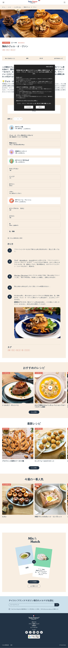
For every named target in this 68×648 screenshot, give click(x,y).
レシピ (9, 7)
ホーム (3, 7)
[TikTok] (41, 632)
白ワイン (12, 184)
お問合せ (34, 625)
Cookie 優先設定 (5, 645)
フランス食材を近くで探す (16, 238)
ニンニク (12, 176)
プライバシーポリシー (48, 609)
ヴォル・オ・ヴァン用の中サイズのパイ (21, 135)
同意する (40, 107)
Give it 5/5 (24, 42)
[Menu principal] (3, 2)
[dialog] (34, 88)
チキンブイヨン (14, 168)
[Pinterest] (34, 632)
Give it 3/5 (21, 42)
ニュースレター (34, 627)
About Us (34, 622)
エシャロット (23, 260)
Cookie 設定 (28, 107)
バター (11, 191)
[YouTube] (37, 632)
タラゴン (12, 216)
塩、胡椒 (12, 231)
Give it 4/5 (22, 42)
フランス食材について (34, 623)
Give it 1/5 (18, 42)
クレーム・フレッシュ (20, 275)
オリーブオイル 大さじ (16, 208)
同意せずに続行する (49, 66)
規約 (11, 645)
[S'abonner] (56, 604)
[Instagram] (30, 632)
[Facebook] (26, 632)
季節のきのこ (13, 143)
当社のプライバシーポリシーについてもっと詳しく (26, 100)
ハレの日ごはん (17, 7)
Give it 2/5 (20, 42)
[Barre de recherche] (64, 2)
